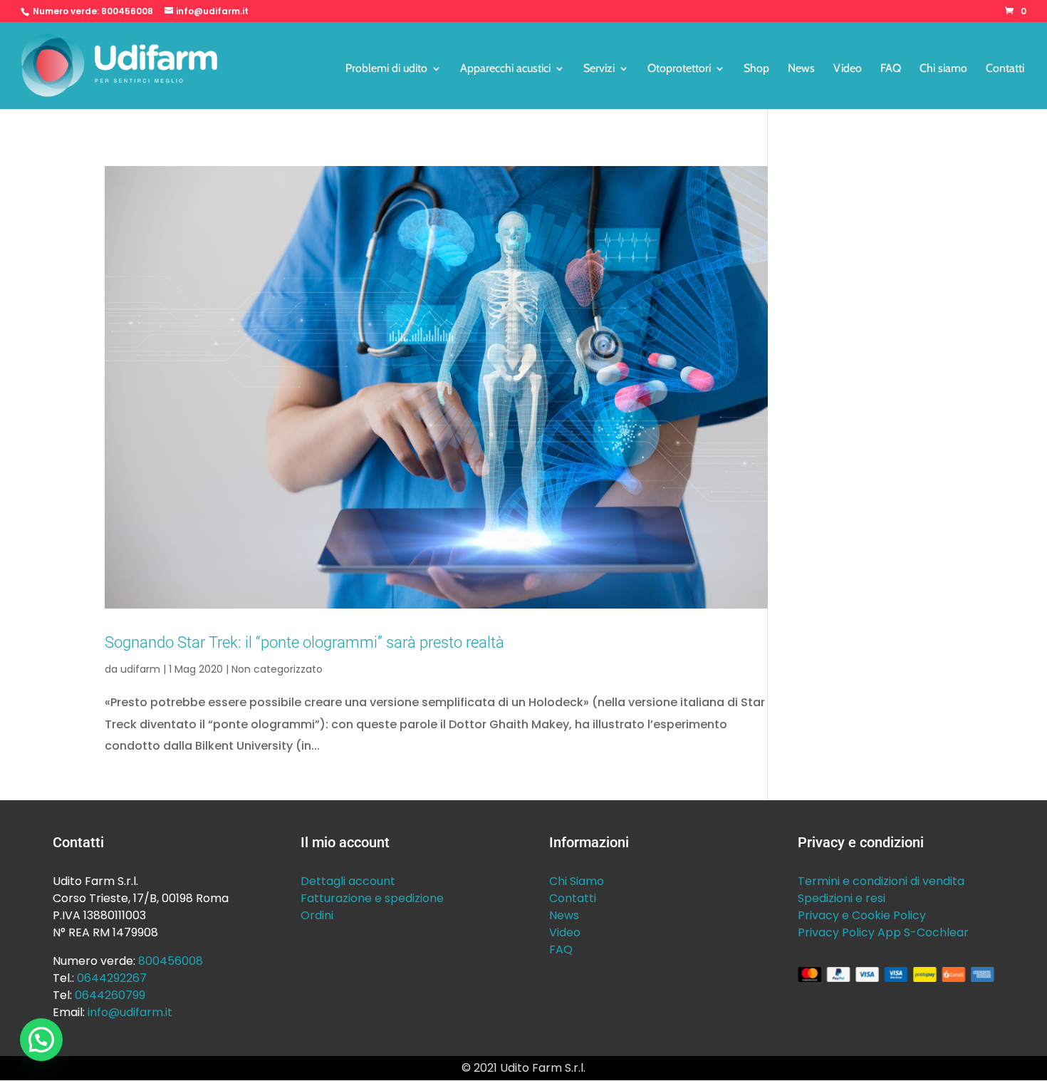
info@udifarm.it (130, 1012)
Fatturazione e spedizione (372, 898)
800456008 (127, 11)
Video (847, 69)
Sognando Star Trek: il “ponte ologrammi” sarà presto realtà (304, 642)
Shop (756, 69)
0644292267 (112, 978)
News (801, 69)
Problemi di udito (386, 69)
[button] (41, 1039)
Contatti (1005, 69)
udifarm (140, 669)
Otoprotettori (679, 69)
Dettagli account (348, 881)
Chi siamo (943, 69)
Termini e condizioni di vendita (881, 881)
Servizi (599, 69)
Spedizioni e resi (841, 898)
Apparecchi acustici (505, 69)
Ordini (317, 915)
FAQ (890, 69)
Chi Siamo (576, 881)
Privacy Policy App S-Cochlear (883, 932)
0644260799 (110, 995)
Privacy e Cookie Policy (862, 915)
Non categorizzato (277, 669)
